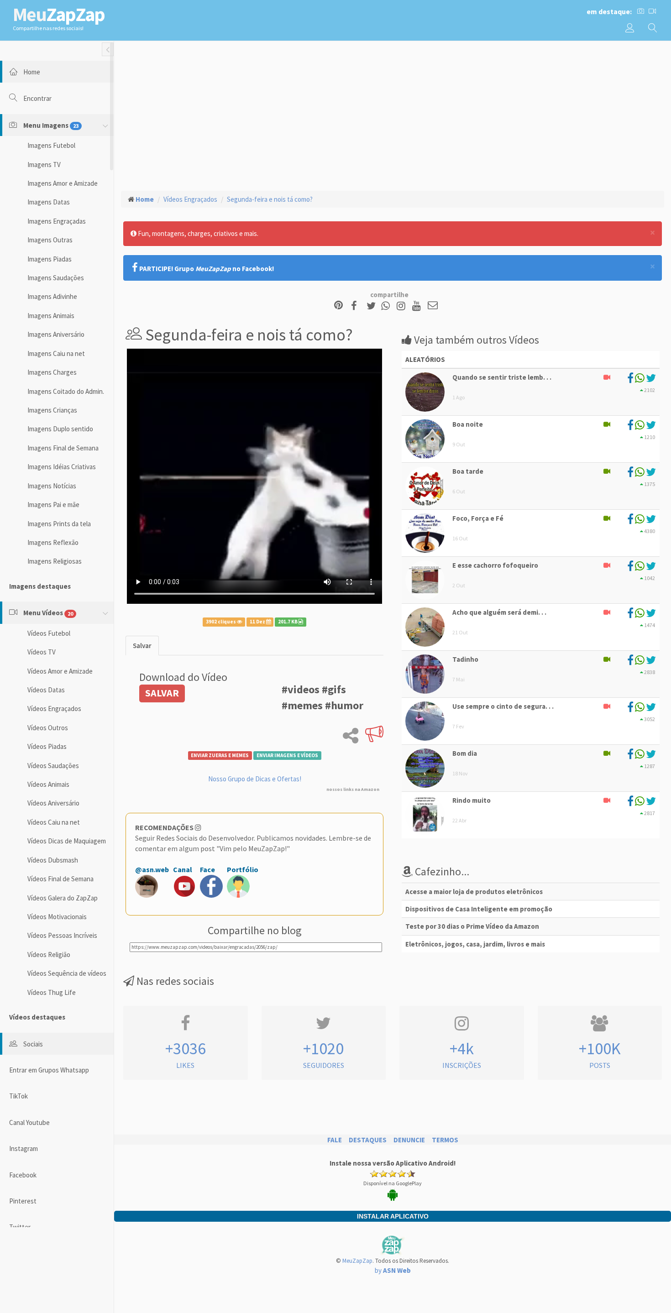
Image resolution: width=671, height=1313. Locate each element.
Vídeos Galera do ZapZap (62, 898)
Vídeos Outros (47, 727)
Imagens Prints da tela (59, 523)
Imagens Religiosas (54, 561)
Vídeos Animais (48, 784)
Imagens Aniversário (55, 334)
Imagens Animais (50, 315)
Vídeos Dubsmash (52, 860)
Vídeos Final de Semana (60, 878)
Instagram (23, 1148)
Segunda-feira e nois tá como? (270, 199)
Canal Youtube (29, 1122)
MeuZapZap (357, 1261)
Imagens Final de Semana (63, 448)
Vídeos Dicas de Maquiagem (66, 841)
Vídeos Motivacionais (57, 916)
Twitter (20, 1227)
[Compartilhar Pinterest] (338, 306)
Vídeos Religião (48, 954)
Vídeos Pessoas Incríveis (62, 935)
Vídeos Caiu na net (53, 822)
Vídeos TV (41, 652)
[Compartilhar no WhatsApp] (387, 306)
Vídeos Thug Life (51, 992)
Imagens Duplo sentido (60, 428)
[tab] (142, 645)
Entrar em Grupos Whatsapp (49, 1070)
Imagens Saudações (55, 277)
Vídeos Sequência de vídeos (66, 973)
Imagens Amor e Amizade (62, 183)
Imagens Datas (48, 202)
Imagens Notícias (51, 485)
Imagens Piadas (49, 259)
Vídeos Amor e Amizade (60, 671)
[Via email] (433, 306)
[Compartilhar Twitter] (373, 306)
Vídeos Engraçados (54, 708)
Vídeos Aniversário (53, 803)
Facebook (23, 1175)
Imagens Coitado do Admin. (65, 391)
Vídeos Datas (46, 689)
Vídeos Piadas (47, 746)
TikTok (18, 1096)
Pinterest (23, 1201)
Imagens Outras (50, 239)
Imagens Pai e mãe (53, 504)
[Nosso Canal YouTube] (417, 306)
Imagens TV (44, 164)
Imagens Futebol (51, 145)
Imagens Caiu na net (56, 353)
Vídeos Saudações (53, 765)
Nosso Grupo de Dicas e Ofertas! (254, 778)
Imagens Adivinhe (52, 296)
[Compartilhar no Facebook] (356, 306)
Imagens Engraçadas (56, 221)
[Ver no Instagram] (402, 306)
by (393, 1270)
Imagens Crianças (52, 410)
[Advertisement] (392, 114)
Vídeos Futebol (48, 633)
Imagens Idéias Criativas (61, 466)
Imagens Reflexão (53, 542)
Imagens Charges (52, 372)
